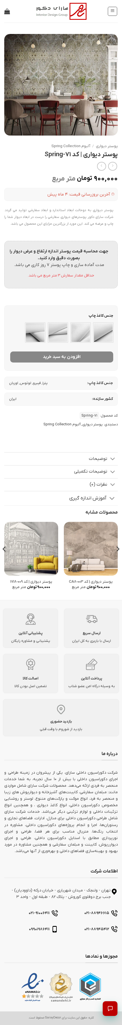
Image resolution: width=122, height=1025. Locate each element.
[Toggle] (113, 459)
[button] (112, 11)
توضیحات (98, 459)
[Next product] (112, 166)
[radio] (103, 332)
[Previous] (117, 560)
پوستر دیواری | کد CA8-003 (91, 581)
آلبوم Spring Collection (70, 146)
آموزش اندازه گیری (87, 498)
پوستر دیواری (107, 146)
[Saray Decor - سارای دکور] (61, 11)
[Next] (4, 560)
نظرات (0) (98, 484)
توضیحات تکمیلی (90, 471)
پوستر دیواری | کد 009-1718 (31, 581)
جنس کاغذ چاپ (101, 316)
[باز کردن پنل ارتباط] (110, 1008)
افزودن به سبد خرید (61, 357)
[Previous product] (101, 166)
